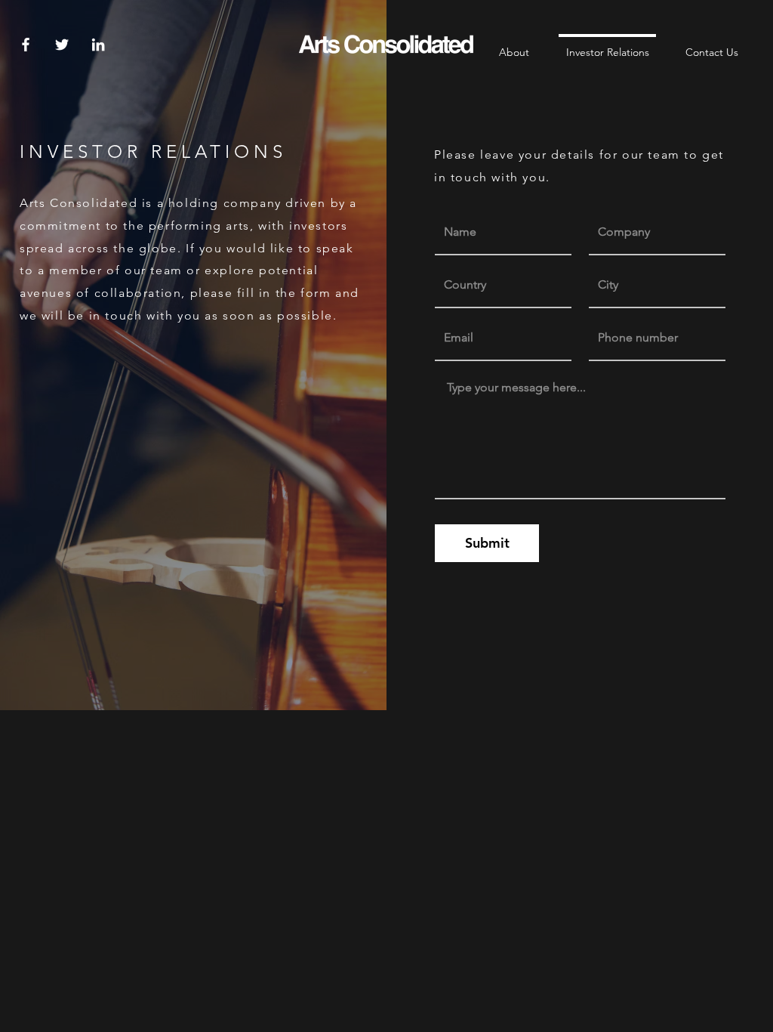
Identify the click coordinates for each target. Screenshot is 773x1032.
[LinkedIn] (98, 45)
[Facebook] (26, 45)
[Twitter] (62, 45)
